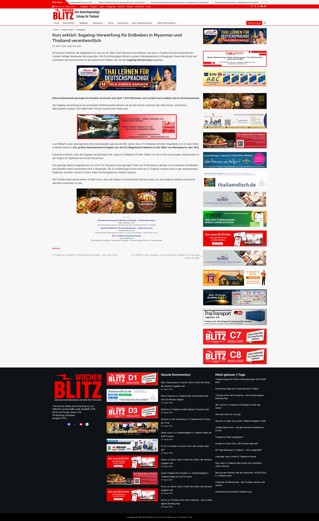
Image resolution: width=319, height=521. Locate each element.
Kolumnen (98, 23)
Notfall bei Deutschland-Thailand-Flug (233, 491)
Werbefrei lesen (254, 23)
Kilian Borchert (74, 46)
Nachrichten (69, 23)
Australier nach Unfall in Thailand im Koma (235, 456)
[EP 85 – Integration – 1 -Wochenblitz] (132, 434)
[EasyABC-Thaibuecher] (235, 85)
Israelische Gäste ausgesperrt (229, 437)
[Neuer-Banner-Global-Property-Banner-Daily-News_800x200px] (126, 138)
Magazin (84, 23)
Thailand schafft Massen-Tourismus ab (190, 409)
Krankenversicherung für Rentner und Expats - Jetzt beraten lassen (126, 220)
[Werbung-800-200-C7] (235, 344)
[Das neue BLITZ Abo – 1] (235, 245)
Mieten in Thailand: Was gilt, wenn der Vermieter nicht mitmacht (105, 2)
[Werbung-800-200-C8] (235, 363)
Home (57, 23)
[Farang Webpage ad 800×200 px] (235, 147)
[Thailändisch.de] (132, 401)
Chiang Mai (110, 6)
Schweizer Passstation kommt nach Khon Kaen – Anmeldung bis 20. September (164, 2)
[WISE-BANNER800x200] (235, 226)
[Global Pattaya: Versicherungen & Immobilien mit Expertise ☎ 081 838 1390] (231, 66)
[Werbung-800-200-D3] (132, 417)
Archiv (111, 23)
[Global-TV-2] (235, 304)
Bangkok (84, 6)
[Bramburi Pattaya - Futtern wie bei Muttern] (126, 212)
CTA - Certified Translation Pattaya (126, 236)
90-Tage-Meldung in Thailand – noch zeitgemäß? (238, 450)
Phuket (130, 6)
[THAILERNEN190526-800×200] (126, 89)
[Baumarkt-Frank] (235, 285)
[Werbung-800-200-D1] (132, 384)
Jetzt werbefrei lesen (141, 23)
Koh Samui (139, 6)
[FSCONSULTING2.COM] (235, 128)
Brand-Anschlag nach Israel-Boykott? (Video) (237, 388)
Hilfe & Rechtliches (166, 23)
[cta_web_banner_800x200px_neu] (235, 167)
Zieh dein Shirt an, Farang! (227, 414)
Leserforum (122, 23)
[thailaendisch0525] (235, 187)
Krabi (148, 6)
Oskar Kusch (167, 432)
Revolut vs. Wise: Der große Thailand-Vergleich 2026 (240, 421)
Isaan (101, 6)
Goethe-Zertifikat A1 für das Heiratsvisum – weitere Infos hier (126, 228)
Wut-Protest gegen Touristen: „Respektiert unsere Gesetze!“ (221, 2)
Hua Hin (121, 6)
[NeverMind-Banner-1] (235, 206)
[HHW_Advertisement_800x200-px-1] (132, 451)
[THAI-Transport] (235, 324)
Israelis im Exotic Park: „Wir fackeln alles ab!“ (236, 443)
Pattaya (94, 6)
